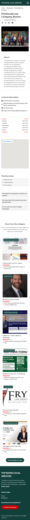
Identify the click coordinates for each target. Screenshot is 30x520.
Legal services (8, 276)
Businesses (10, 8)
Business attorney (9, 350)
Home (3, 8)
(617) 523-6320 (8, 108)
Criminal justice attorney (10, 423)
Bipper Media (5, 486)
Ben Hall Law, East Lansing (11, 299)
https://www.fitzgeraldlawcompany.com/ (16, 110)
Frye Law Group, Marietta (10, 410)
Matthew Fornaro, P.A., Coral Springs (14, 374)
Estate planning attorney (11, 240)
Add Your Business (10, 507)
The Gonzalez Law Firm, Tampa (12, 263)
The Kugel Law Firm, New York (12, 446)
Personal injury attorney (10, 312)
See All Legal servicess (15, 460)
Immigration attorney (10, 20)
